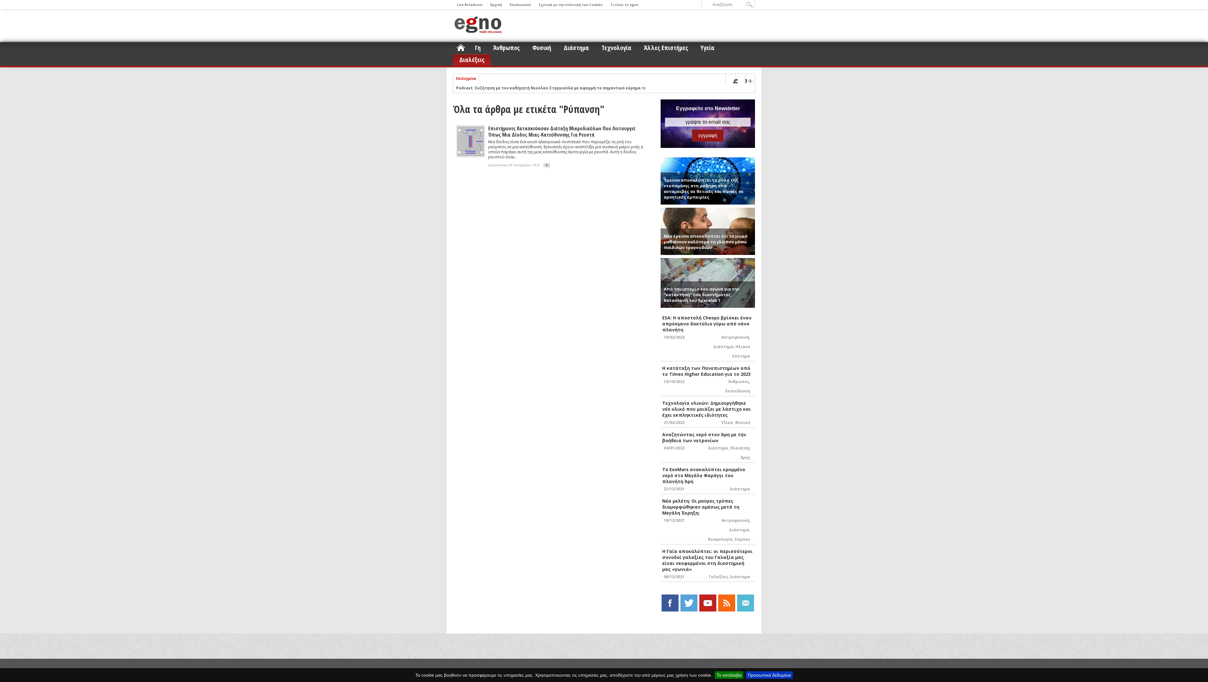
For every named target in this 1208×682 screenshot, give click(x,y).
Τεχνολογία (616, 47)
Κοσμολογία (720, 539)
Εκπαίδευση (737, 391)
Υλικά (727, 422)
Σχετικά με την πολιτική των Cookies (571, 5)
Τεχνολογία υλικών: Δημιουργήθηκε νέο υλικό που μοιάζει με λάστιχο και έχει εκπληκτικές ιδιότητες (706, 409)
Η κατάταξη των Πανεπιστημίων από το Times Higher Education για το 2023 (706, 371)
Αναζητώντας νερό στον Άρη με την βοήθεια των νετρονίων (704, 437)
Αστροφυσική (735, 337)
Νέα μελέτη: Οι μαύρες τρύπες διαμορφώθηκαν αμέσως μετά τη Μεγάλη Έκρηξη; (700, 507)
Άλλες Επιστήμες (666, 47)
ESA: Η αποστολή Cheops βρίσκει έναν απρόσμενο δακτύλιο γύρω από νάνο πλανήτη (707, 324)
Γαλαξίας (718, 576)
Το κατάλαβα (729, 675)
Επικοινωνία (520, 5)
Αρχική (496, 5)
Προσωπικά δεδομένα (769, 675)
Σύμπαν (742, 539)
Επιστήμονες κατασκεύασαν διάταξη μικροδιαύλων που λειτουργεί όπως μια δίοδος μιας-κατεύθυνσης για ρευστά (561, 131)
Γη (478, 47)
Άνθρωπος (506, 47)
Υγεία (707, 47)
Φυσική (541, 47)
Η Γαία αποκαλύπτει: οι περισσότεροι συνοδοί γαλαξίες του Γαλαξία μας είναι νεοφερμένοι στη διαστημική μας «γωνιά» (707, 560)
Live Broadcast (470, 5)
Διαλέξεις (471, 59)
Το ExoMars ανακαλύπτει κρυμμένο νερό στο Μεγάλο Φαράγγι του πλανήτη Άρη (703, 475)
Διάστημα (576, 47)
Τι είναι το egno (624, 5)
